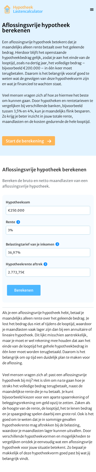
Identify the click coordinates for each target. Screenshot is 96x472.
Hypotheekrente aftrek (24, 264)
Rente (10, 222)
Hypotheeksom (18, 202)
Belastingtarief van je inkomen (30, 244)
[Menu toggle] (92, 9)
